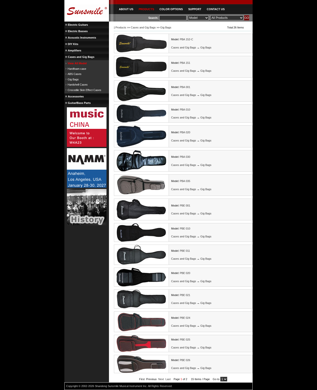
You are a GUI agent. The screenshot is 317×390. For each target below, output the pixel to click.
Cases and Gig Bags (143, 27)
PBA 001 (185, 87)
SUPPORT (194, 9)
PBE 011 (185, 250)
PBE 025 (185, 339)
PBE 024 (185, 317)
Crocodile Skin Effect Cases (84, 90)
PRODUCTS (146, 9)
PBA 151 (185, 62)
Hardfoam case (77, 68)
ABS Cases (74, 73)
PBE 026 (185, 360)
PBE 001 (185, 205)
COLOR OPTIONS (171, 9)
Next (161, 379)
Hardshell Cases (78, 84)
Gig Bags (73, 79)
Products (120, 27)
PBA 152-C (186, 39)
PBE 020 (185, 273)
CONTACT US (216, 9)
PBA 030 (185, 156)
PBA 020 (185, 132)
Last (168, 379)
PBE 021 (185, 295)
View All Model (77, 63)
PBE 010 (185, 228)
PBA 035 (185, 181)
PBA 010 (185, 109)
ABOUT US (126, 9)
